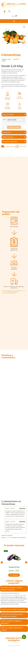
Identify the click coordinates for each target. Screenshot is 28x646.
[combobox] (16, 11)
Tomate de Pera (14, 567)
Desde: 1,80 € (14, 571)
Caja (4, 119)
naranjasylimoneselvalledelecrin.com (13, 595)
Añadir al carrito (14, 127)
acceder (8, 537)
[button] (14, 21)
